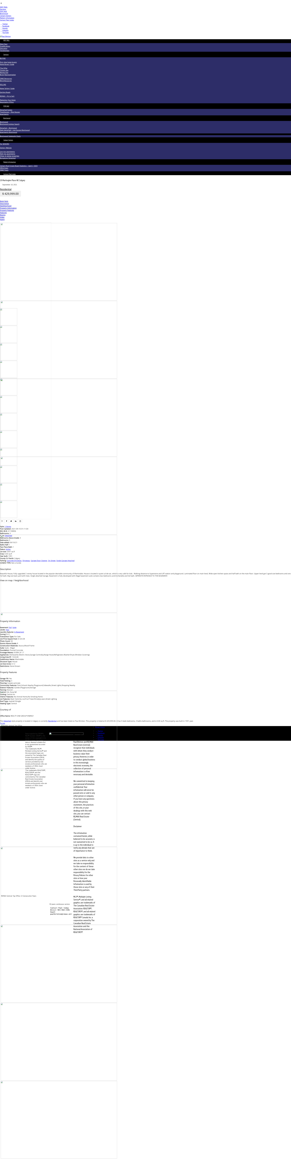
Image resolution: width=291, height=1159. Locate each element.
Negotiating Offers (7, 102)
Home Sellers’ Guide (7, 88)
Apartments (4, 114)
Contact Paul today (7, 20)
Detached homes (6, 110)
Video (2, 217)
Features (3, 213)
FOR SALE (3, 11)
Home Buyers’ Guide (7, 64)
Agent (2, 219)
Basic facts (4, 201)
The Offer (3, 68)
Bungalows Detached (8, 158)
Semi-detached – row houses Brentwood (15, 130)
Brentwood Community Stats (10, 136)
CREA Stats (4, 168)
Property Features (7, 210)
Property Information (8, 208)
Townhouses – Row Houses (10, 112)
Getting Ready (5, 92)
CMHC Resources (6, 79)
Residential (5, 189)
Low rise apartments (7, 152)
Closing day (4, 70)
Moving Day (4, 72)
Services (3, 9)
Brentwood (4, 14)
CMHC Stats (4, 170)
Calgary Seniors (5, 16)
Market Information (7, 18)
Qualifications (5, 46)
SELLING (3, 85)
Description (4, 203)
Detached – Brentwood (8, 128)
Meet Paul (3, 44)
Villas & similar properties (9, 156)
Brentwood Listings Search (9, 124)
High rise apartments (7, 154)
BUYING (3, 58)
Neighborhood (5, 206)
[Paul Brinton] (5, 36)
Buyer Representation (8, 75)
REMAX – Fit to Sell (7, 96)
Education (3, 48)
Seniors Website (6, 148)
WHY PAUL (4, 7)
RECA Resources (6, 81)
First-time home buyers (8, 62)
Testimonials (4, 51)
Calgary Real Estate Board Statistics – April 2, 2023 (19, 166)
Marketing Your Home (8, 100)
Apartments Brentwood (8, 132)
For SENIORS (4, 144)
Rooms (2, 215)
